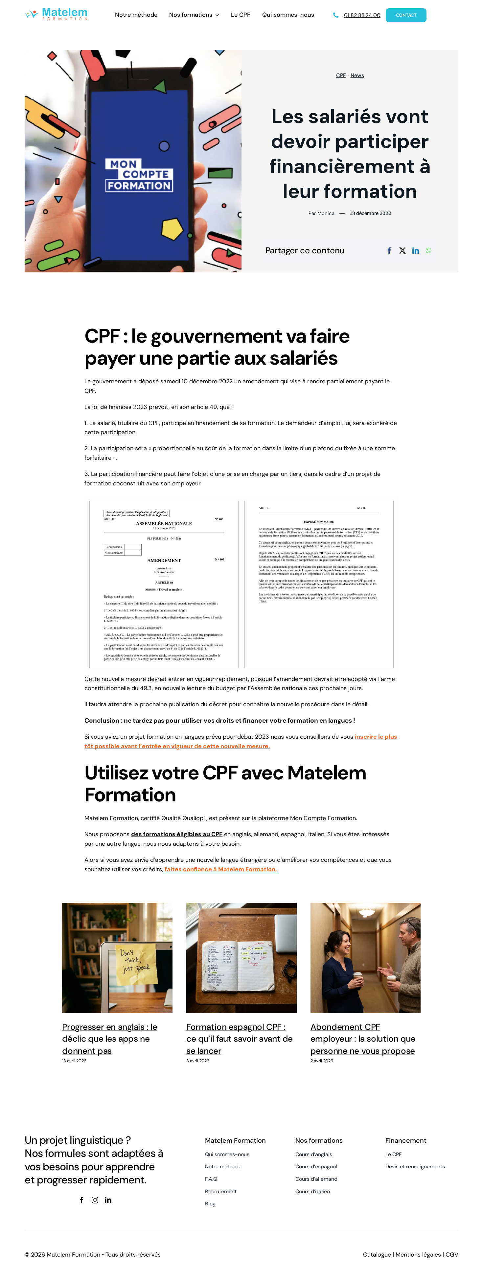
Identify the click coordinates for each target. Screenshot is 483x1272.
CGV (452, 1255)
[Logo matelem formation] (56, 11)
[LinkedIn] (415, 250)
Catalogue (377, 1255)
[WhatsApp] (428, 250)
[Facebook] (389, 250)
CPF (341, 75)
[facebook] (82, 1200)
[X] (402, 250)
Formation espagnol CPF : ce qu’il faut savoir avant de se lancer (241, 958)
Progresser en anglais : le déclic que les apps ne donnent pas (117, 958)
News (357, 75)
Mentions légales (418, 1255)
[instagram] (95, 1200)
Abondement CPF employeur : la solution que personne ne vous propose (365, 958)
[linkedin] (108, 1200)
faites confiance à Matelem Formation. (221, 869)
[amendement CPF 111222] (241, 499)
